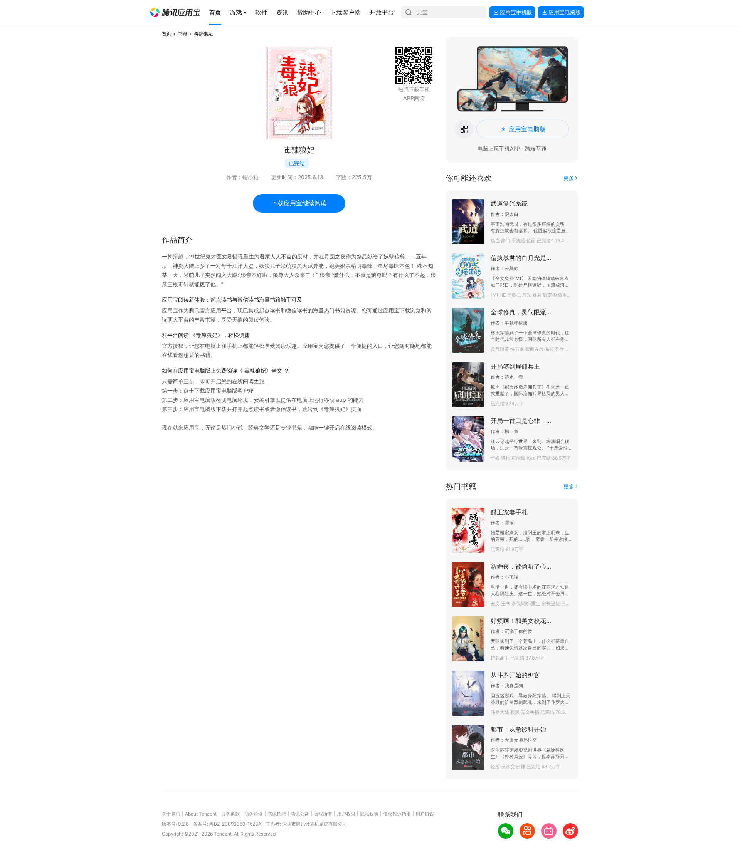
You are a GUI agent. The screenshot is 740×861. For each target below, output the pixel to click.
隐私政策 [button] (369, 814)
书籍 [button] (182, 34)
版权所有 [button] (323, 814)
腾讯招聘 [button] (276, 814)
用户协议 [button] (424, 814)
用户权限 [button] (346, 814)
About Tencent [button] (201, 814)
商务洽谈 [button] (253, 814)
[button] (175, 12)
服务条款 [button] (230, 814)
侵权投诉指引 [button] (397, 814)
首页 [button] (166, 34)
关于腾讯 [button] (171, 814)
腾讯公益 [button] (300, 814)
